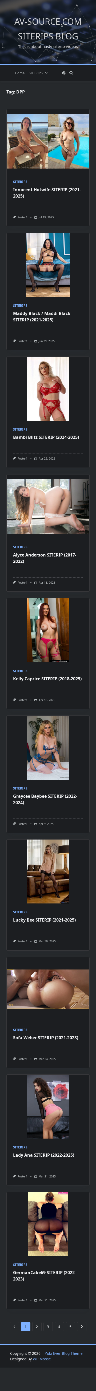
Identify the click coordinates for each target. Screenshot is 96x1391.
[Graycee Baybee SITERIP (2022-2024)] (48, 748)
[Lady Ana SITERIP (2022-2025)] (48, 1107)
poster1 (22, 217)
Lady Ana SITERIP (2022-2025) (43, 1155)
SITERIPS (36, 73)
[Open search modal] (71, 73)
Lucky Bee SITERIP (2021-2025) (44, 920)
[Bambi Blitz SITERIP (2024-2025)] (48, 389)
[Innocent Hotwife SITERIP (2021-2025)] (48, 141)
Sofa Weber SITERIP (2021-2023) (45, 1038)
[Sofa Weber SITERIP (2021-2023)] (48, 989)
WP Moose (42, 1358)
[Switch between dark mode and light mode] (63, 73)
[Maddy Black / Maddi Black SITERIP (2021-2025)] (48, 265)
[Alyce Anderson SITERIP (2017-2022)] (48, 506)
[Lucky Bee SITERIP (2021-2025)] (48, 871)
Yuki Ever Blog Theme (64, 1353)
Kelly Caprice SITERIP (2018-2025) (47, 679)
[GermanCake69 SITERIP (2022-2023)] (48, 1224)
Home (20, 73)
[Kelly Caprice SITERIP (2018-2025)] (48, 630)
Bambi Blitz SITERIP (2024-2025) (46, 437)
